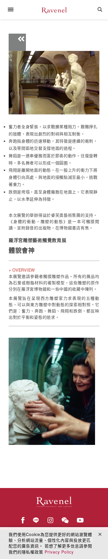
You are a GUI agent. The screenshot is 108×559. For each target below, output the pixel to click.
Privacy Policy (59, 552)
